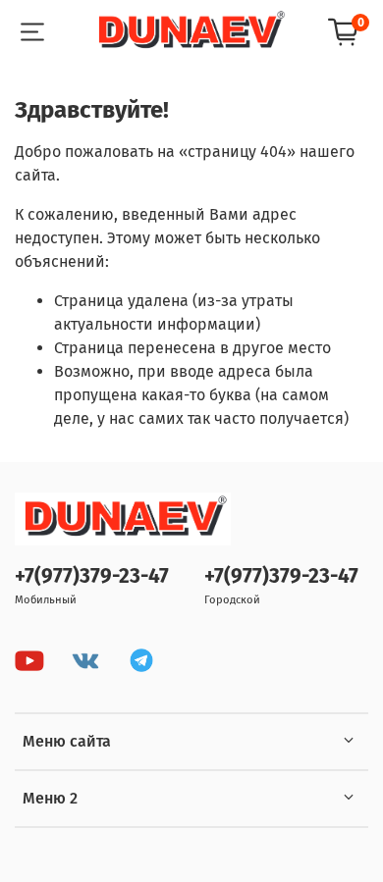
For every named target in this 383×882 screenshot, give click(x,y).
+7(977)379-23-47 (92, 576)
